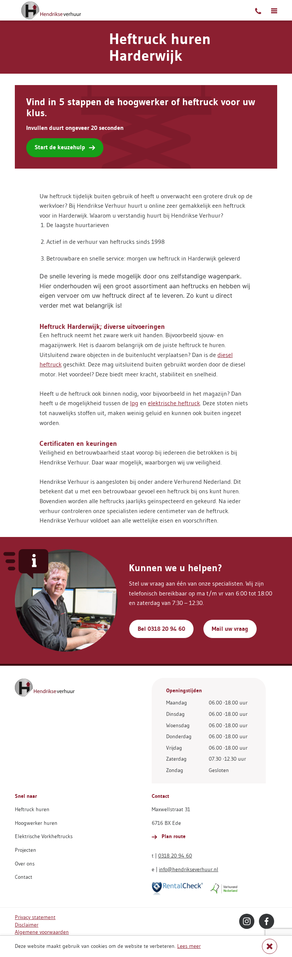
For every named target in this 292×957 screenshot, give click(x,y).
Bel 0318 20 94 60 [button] (161, 629)
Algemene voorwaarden (42, 932)
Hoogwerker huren (36, 823)
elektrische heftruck (174, 403)
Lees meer (189, 946)
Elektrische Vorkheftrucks (44, 836)
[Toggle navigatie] (274, 10)
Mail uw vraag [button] (230, 629)
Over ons (25, 863)
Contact (23, 876)
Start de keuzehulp (60, 147)
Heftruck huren (32, 809)
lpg (134, 403)
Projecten (25, 849)
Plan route (173, 836)
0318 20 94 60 (175, 855)
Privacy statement (35, 917)
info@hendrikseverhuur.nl (188, 869)
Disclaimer (26, 924)
